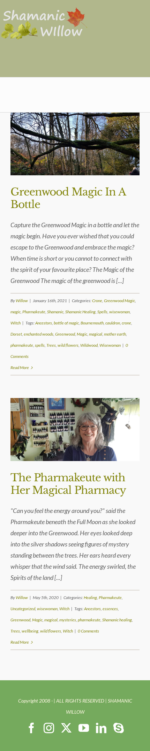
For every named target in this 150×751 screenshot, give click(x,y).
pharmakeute (21, 345)
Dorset (16, 334)
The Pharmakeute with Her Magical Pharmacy (68, 484)
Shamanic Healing (80, 311)
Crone (97, 300)
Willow (22, 300)
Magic (82, 334)
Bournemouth (92, 322)
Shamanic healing (117, 619)
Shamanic (55, 311)
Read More (19, 367)
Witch (15, 322)
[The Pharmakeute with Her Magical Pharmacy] (75, 429)
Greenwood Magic (119, 300)
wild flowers (68, 345)
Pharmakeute (33, 311)
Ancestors (43, 322)
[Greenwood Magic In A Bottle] (75, 144)
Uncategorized (22, 608)
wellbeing (30, 631)
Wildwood (89, 345)
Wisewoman (110, 345)
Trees (51, 345)
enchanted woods (38, 334)
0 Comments (88, 631)
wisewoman (119, 311)
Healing (90, 597)
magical (95, 334)
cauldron (112, 322)
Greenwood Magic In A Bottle (68, 198)
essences (110, 608)
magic (15, 311)
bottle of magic (66, 322)
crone (126, 322)
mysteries (67, 619)
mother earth (115, 334)
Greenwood (65, 334)
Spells (102, 311)
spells (40, 345)
